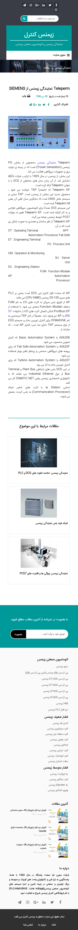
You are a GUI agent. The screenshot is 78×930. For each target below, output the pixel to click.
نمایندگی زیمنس (63, 68)
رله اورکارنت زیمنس (59, 774)
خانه (54, 925)
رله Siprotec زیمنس (58, 785)
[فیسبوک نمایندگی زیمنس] (56, 5)
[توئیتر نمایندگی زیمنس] (50, 5)
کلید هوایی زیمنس (59, 740)
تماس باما (28, 925)
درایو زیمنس (62, 667)
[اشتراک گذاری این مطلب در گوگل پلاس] (35, 104)
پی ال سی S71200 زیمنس (55, 679)
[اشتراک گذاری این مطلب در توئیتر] (44, 104)
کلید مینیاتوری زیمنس (57, 729)
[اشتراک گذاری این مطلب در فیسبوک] (48, 104)
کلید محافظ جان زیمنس (57, 734)
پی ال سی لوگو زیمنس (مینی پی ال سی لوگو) (46, 673)
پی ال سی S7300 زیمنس (55, 691)
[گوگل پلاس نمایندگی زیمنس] (37, 5)
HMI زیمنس (62, 704)
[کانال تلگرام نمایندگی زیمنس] (24, 5)
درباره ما (42, 925)
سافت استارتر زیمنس (58, 761)
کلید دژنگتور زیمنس (58, 780)
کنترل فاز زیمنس (60, 723)
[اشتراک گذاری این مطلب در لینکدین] (39, 104)
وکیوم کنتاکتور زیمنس (58, 790)
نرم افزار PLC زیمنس (58, 710)
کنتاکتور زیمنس (61, 745)
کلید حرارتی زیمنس (59, 751)
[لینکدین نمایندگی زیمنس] (43, 5)
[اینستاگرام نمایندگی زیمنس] (30, 5)
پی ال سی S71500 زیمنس (55, 685)
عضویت (18, 634)
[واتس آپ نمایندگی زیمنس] (56, 9)
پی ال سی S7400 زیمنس (55, 697)
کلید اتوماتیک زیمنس (58, 756)
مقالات (47, 68)
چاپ (24, 96)
